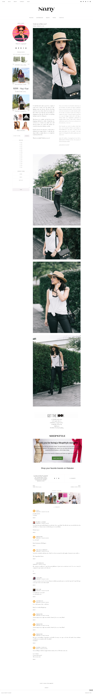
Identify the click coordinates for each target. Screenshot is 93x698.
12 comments (73, 478)
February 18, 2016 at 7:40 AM (42, 602)
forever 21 (45, 476)
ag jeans (36, 475)
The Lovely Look (36, 656)
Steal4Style (35, 640)
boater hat (40, 475)
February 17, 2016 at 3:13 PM (42, 579)
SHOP (28, 1)
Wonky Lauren (41, 522)
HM (35, 477)
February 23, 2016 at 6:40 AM (42, 635)
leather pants (40, 477)
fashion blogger (38, 476)
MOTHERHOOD (39, 17)
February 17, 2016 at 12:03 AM (42, 511)
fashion (46, 475)
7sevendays (39, 601)
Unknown (39, 536)
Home (3, 1)
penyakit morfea (36, 513)
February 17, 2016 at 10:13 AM (42, 551)
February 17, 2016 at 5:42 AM (42, 523)
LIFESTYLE (61, 17)
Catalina (39, 577)
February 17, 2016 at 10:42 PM (42, 590)
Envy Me (38, 589)
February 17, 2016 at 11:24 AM (39, 564)
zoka (37, 510)
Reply (34, 532)
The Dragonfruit (41, 550)
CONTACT (22, 1)
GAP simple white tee (57, 421)
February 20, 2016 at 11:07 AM (42, 625)
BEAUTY (48, 17)
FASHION (31, 17)
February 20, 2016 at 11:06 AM (42, 615)
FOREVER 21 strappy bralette (56, 422)
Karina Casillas (41, 647)
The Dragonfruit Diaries (38, 556)
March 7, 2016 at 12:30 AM (41, 648)
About (15, 1)
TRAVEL (54, 17)
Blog (9, 1)
